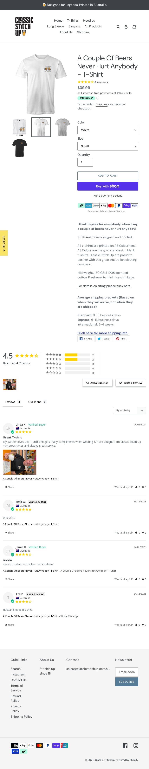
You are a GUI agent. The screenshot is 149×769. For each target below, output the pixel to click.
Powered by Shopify (126, 760)
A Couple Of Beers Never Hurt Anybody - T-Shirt (30, 478)
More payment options (108, 195)
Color (81, 122)
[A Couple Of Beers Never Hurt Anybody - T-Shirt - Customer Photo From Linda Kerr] (9, 384)
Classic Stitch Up (105, 760)
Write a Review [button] (133, 383)
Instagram (18, 674)
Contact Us (19, 680)
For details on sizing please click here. (104, 286)
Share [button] (11, 487)
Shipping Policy (21, 717)
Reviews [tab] (10, 402)
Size (80, 138)
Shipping (101, 104)
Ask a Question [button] (99, 383)
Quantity (83, 155)
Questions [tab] (34, 402)
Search (16, 669)
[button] (137, 487)
